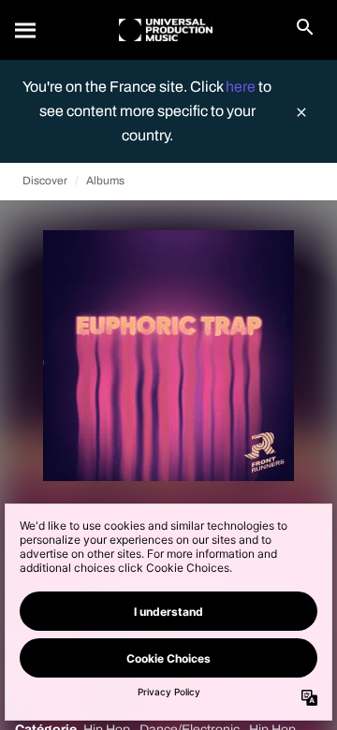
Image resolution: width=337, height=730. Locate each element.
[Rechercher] (26, 29)
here (242, 87)
